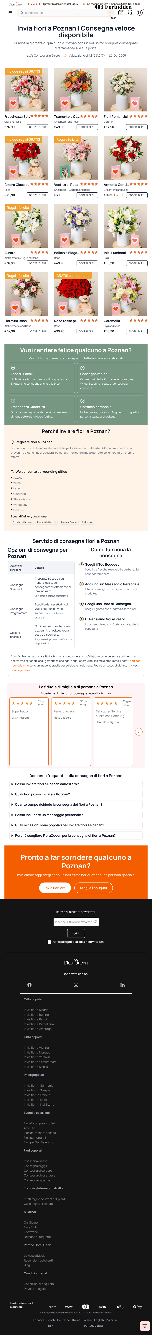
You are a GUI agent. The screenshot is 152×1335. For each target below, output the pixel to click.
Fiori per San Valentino (39, 1142)
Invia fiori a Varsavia (37, 1057)
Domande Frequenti (37, 1237)
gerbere (129, 569)
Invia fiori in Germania (38, 1085)
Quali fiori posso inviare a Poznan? (42, 794)
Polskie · (87, 1320)
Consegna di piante (37, 1180)
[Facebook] (29, 985)
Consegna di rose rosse (39, 1175)
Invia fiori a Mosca (36, 1067)
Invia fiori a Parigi (35, 1019)
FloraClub (30, 1227)
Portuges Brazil (94, 1326)
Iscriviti (76, 933)
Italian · (76, 1320)
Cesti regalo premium (38, 1204)
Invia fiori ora (55, 887)
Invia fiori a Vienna (36, 1047)
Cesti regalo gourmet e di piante (45, 1199)
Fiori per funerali (35, 1137)
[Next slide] (139, 732)
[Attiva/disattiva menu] (11, 12)
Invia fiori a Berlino (36, 1014)
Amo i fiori (30, 1128)
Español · (39, 1320)
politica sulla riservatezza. (86, 942)
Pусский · (112, 1320)
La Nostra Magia (34, 1255)
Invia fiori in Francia (37, 1095)
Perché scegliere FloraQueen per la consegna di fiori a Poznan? (65, 835)
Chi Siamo (31, 1222)
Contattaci (31, 1232)
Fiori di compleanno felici (40, 1123)
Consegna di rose (35, 1161)
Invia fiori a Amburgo (38, 1029)
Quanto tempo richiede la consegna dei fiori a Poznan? (58, 804)
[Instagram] (76, 985)
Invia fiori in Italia (35, 1099)
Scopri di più (37, 127)
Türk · (51, 1326)
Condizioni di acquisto (39, 1284)
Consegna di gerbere (38, 1170)
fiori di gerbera (20, 670)
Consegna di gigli (35, 1166)
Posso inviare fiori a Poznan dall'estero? (47, 784)
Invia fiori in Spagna (37, 1090)
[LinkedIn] (122, 985)
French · (51, 1320)
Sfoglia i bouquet (93, 887)
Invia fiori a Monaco (37, 1052)
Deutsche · (64, 1320)
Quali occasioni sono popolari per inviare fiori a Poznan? (59, 825)
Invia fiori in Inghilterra (39, 1104)
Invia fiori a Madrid (36, 1010)
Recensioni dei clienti (38, 1260)
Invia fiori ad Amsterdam (40, 1062)
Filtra (145, 1326)
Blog (27, 1265)
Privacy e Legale (35, 1289)
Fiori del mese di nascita (40, 1133)
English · (99, 1320)
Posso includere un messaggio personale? (49, 815)
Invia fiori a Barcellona (39, 1024)
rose (111, 569)
